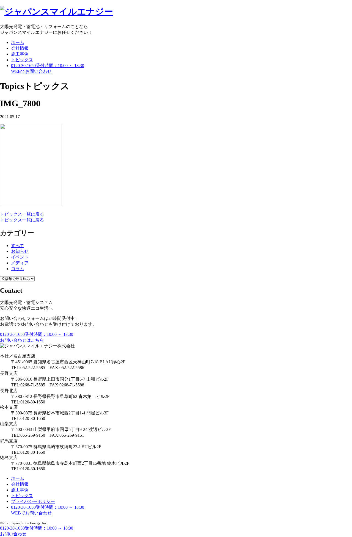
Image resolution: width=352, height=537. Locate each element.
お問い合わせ (31, 71)
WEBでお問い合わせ (31, 513)
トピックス (22, 59)
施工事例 (20, 54)
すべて (17, 245)
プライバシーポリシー (33, 501)
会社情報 (20, 48)
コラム (17, 268)
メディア (20, 263)
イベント (20, 257)
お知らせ (20, 251)
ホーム (17, 42)
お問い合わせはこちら (22, 340)
